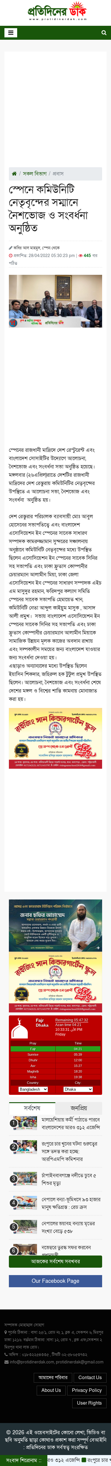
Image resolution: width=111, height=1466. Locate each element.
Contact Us (90, 1377)
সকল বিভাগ (34, 173)
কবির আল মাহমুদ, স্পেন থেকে (37, 248)
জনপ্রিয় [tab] (79, 1108)
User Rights (89, 1403)
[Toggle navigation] (10, 32)
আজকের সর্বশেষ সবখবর (55, 1261)
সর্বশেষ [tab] (32, 1108)
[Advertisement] (55, 111)
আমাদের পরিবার (52, 1377)
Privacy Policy (87, 1390)
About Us (51, 1390)
